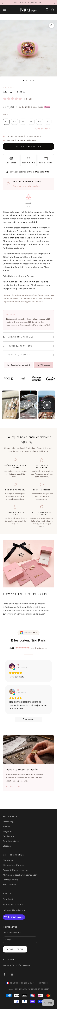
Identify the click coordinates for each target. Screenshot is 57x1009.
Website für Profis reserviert (17, 965)
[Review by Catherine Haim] (18, 690)
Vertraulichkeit (10, 879)
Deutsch (43, 983)
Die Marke (8, 860)
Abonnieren (15, 949)
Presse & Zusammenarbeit (16, 870)
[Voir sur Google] (12, 666)
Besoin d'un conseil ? (20, 365)
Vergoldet (7, 831)
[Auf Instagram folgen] (12, 974)
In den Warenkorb (28, 146)
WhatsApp (45, 365)
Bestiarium (8, 836)
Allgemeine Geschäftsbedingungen (20, 875)
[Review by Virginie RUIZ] (18, 665)
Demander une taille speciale (26, 186)
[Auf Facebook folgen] (4, 974)
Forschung (8, 822)
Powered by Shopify (39, 989)
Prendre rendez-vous (17, 786)
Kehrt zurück (9, 884)
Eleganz (7, 846)
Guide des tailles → (44, 129)
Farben (6, 826)
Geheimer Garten (11, 841)
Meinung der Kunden (13, 865)
